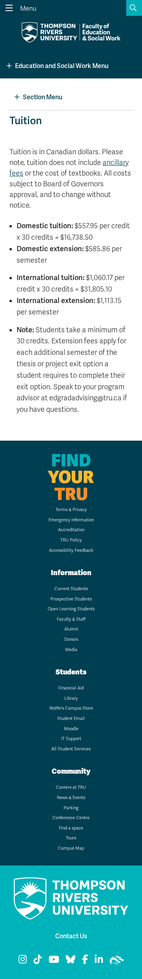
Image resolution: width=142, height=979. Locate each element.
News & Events (71, 797)
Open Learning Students (71, 609)
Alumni (71, 629)
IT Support (71, 738)
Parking (71, 807)
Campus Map (71, 848)
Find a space (71, 828)
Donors (71, 639)
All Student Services (71, 749)
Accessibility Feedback (71, 550)
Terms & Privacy (71, 509)
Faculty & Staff (71, 619)
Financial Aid (71, 688)
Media (71, 649)
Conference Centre (71, 817)
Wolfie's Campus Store (71, 708)
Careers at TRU (71, 787)
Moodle (71, 728)
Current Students (71, 588)
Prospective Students (71, 599)
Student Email (71, 718)
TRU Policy (71, 540)
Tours (71, 838)
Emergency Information (71, 520)
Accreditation (71, 529)
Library (71, 698)
